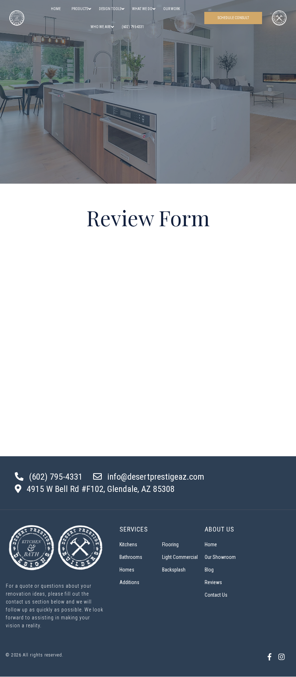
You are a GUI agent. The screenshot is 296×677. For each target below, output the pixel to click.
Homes (126, 570)
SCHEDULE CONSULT (233, 18)
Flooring (170, 544)
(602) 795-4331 (133, 27)
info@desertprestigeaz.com (155, 477)
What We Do (142, 9)
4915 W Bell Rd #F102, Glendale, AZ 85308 (101, 489)
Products (79, 9)
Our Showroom (220, 557)
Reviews (213, 582)
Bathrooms (130, 557)
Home (56, 9)
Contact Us (216, 595)
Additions (129, 582)
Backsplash (174, 570)
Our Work (171, 9)
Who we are (101, 27)
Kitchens (128, 544)
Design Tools (110, 9)
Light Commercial (180, 557)
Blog (209, 570)
